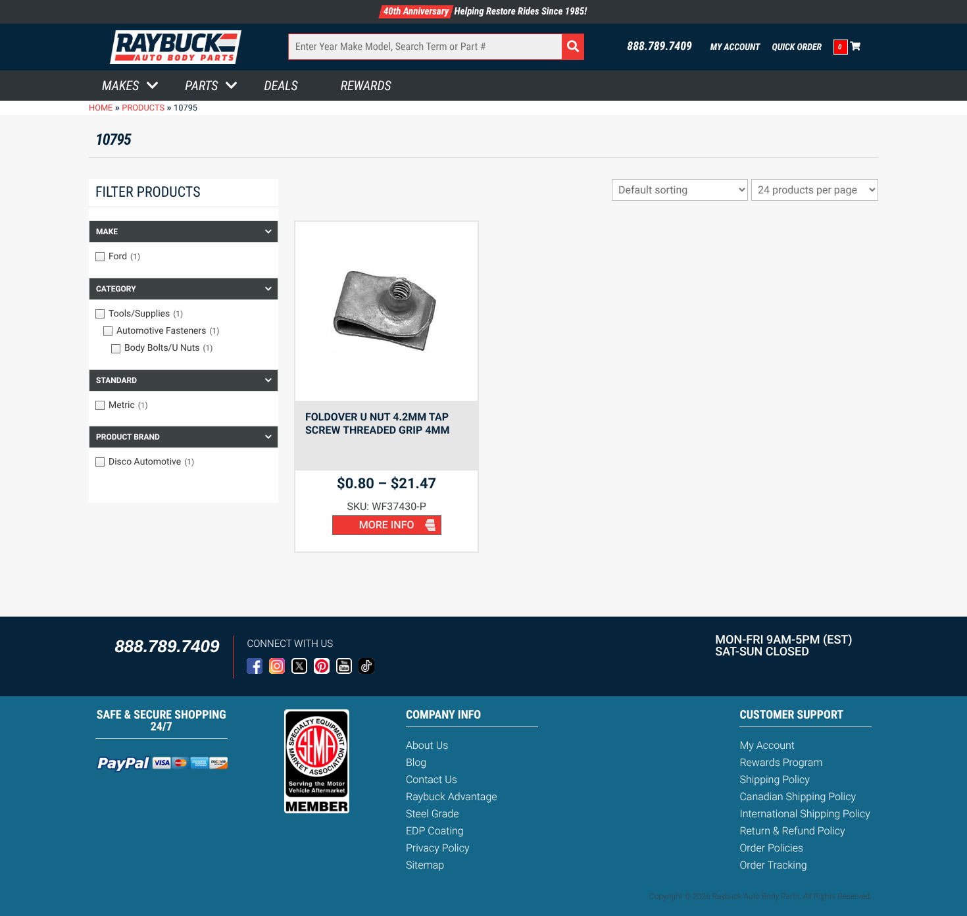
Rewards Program (780, 762)
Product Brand (128, 437)
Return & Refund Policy (792, 831)
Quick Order (797, 47)
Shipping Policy (774, 779)
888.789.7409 (659, 47)
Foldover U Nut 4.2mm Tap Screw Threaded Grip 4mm (377, 423)
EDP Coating (435, 831)
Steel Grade (432, 813)
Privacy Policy (438, 848)
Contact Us (431, 779)
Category (116, 288)
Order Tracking (772, 865)
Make (107, 231)
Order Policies (771, 848)
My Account (735, 47)
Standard (116, 380)
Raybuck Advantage (451, 796)
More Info (386, 525)
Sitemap (425, 865)
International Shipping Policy (804, 813)
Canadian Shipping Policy (797, 796)
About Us (427, 745)
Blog (416, 762)
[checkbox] (183, 256)
